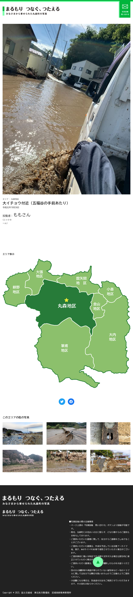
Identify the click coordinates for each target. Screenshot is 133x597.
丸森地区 (15, 199)
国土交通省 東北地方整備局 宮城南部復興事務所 (46, 593)
